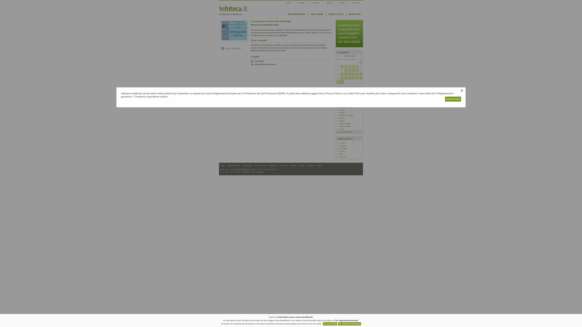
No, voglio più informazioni (349, 324)
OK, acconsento (329, 324)
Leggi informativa (453, 99)
